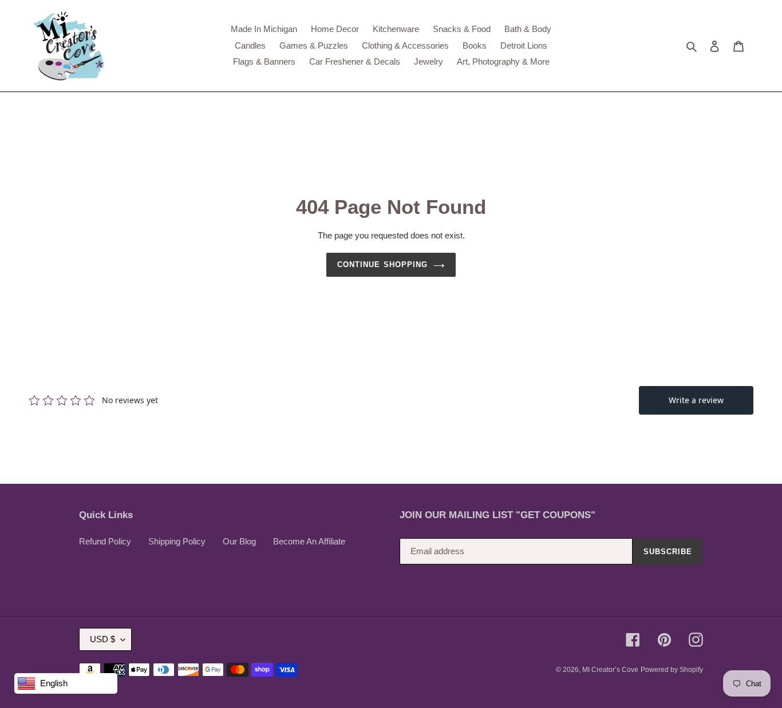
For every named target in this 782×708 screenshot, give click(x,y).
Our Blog (239, 541)
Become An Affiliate (309, 541)
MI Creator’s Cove (610, 670)
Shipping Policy (177, 541)
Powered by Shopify (672, 670)
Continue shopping (382, 264)
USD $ (102, 639)
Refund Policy (105, 541)
